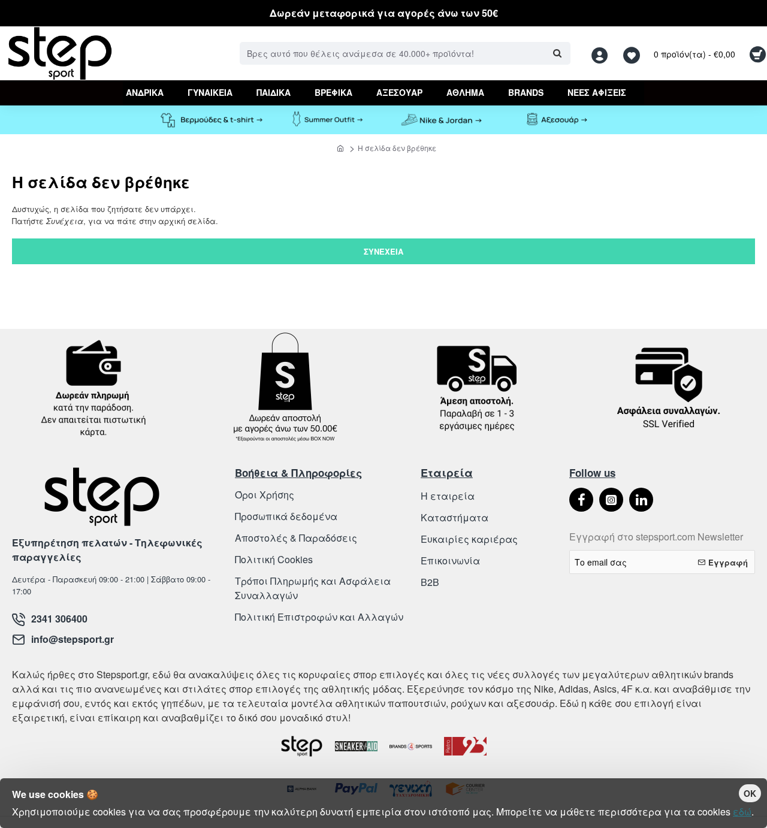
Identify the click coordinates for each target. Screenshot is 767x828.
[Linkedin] (641, 500)
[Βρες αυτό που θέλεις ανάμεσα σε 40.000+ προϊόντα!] (556, 53)
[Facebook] (581, 500)
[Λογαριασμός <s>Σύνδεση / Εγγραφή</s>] (602, 54)
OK (750, 793)
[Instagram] (611, 500)
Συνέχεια (383, 251)
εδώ (742, 811)
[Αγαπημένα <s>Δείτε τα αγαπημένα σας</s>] (633, 54)
